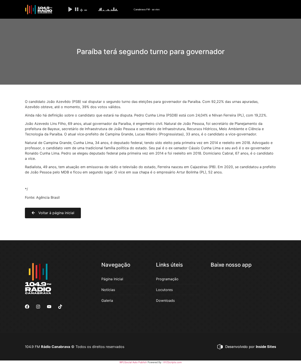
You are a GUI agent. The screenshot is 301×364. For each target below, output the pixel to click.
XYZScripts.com (172, 362)
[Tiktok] (60, 306)
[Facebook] (27, 306)
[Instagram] (38, 306)
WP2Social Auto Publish (133, 362)
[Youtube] (49, 306)
